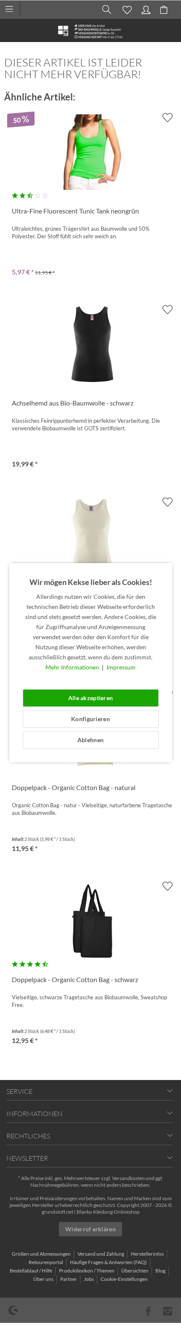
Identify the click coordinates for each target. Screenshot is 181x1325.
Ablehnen (90, 739)
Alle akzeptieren (90, 697)
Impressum (121, 667)
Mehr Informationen (72, 667)
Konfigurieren (90, 718)
